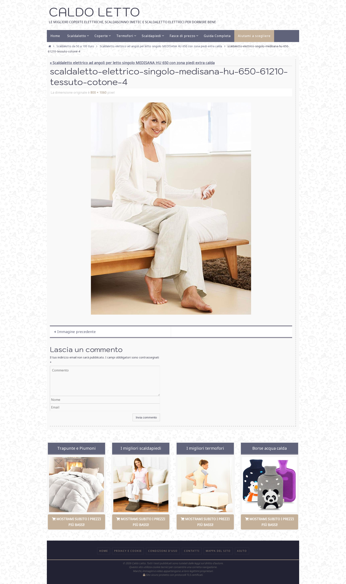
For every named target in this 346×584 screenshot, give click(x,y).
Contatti (191, 551)
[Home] (50, 46)
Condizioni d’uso (163, 551)
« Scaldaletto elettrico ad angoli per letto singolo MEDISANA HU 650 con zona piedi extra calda (132, 62)
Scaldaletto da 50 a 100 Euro (75, 46)
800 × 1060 (99, 92)
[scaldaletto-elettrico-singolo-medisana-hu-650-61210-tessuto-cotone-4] (171, 208)
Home (103, 551)
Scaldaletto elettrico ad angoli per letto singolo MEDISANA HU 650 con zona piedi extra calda (161, 46)
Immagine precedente (76, 331)
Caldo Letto (94, 12)
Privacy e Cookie (128, 551)
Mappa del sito (218, 551)
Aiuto (242, 551)
